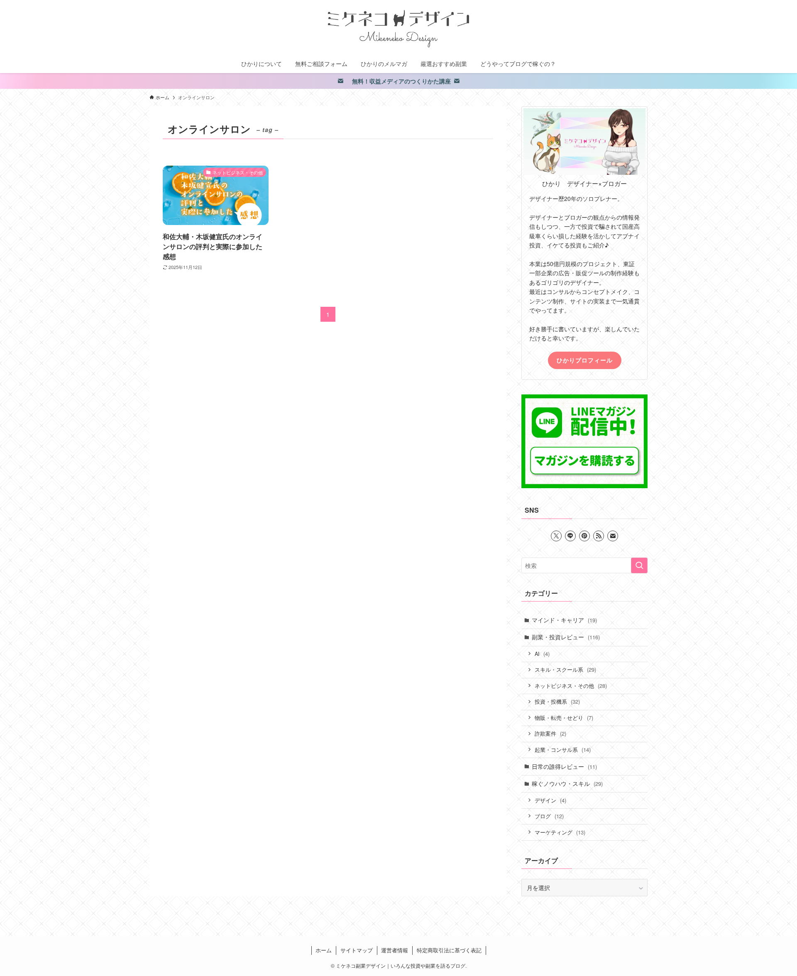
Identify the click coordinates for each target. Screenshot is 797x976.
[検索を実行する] (639, 565)
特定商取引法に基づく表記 (449, 950)
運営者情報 (394, 950)
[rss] (598, 536)
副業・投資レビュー (566, 637)
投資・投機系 (557, 701)
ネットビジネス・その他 (571, 686)
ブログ (549, 816)
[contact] (612, 536)
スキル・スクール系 (565, 669)
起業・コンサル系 (563, 749)
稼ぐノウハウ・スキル (567, 783)
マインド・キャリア (564, 620)
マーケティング (560, 832)
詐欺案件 (550, 733)
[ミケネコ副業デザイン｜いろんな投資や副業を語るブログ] (398, 28)
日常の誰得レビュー (564, 766)
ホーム (323, 950)
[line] (570, 536)
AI (542, 654)
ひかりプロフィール (585, 360)
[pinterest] (584, 536)
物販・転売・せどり (564, 718)
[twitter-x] (556, 536)
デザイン (550, 800)
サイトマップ (356, 950)
